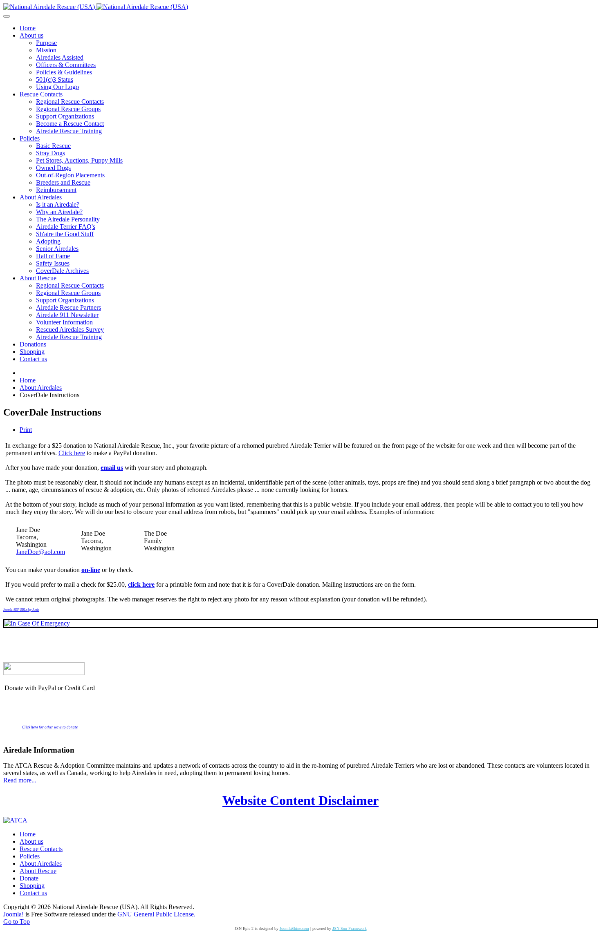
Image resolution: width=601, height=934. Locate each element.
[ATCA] (15, 820)
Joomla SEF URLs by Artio (21, 610)
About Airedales (41, 863)
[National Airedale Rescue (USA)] (95, 6)
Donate (29, 878)
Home (28, 834)
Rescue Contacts (41, 848)
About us (31, 841)
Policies (30, 856)
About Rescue (38, 870)
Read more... (19, 780)
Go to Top (16, 921)
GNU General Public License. (156, 914)
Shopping (32, 885)
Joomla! (13, 914)
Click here (71, 452)
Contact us (33, 892)
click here (141, 584)
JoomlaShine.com (294, 928)
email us (112, 467)
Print (26, 429)
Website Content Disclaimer (300, 800)
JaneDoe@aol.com (40, 551)
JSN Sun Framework (349, 928)
